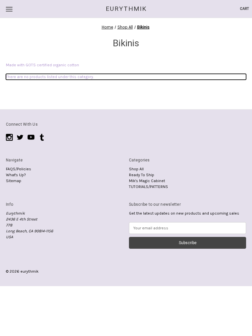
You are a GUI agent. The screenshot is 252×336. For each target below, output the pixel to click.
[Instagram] (9, 137)
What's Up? (16, 175)
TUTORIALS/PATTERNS (148, 186)
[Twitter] (20, 137)
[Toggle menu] (9, 9)
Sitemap (13, 180)
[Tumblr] (41, 137)
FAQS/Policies (18, 169)
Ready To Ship (141, 175)
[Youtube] (31, 137)
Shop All (136, 169)
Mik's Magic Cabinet (147, 180)
